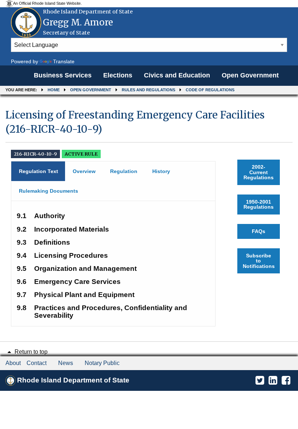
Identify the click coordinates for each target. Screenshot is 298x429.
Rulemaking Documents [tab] (48, 191)
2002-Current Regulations (258, 172)
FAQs (258, 231)
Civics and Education (177, 75)
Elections (117, 75)
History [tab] (161, 171)
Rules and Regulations (148, 90)
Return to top (30, 352)
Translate (63, 61)
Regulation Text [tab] (38, 171)
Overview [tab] (84, 171)
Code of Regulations (210, 90)
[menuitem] (62, 75)
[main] (149, 214)
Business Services (63, 75)
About (13, 363)
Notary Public (102, 363)
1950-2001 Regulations (258, 204)
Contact (37, 363)
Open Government (250, 75)
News (65, 363)
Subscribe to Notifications (259, 261)
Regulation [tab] (123, 171)
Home (54, 90)
